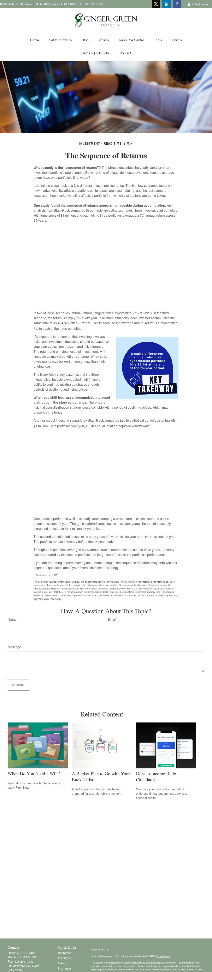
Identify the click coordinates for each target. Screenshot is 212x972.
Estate (62, 963)
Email (112, 619)
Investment (65, 958)
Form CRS (103, 949)
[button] (34, 40)
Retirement (65, 953)
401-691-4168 (94, 4)
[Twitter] (156, 4)
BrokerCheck (163, 956)
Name (12, 619)
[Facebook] (177, 4)
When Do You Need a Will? (34, 773)
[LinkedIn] (166, 4)
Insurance (64, 968)
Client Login (200, 4)
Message (14, 646)
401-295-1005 (27, 957)
